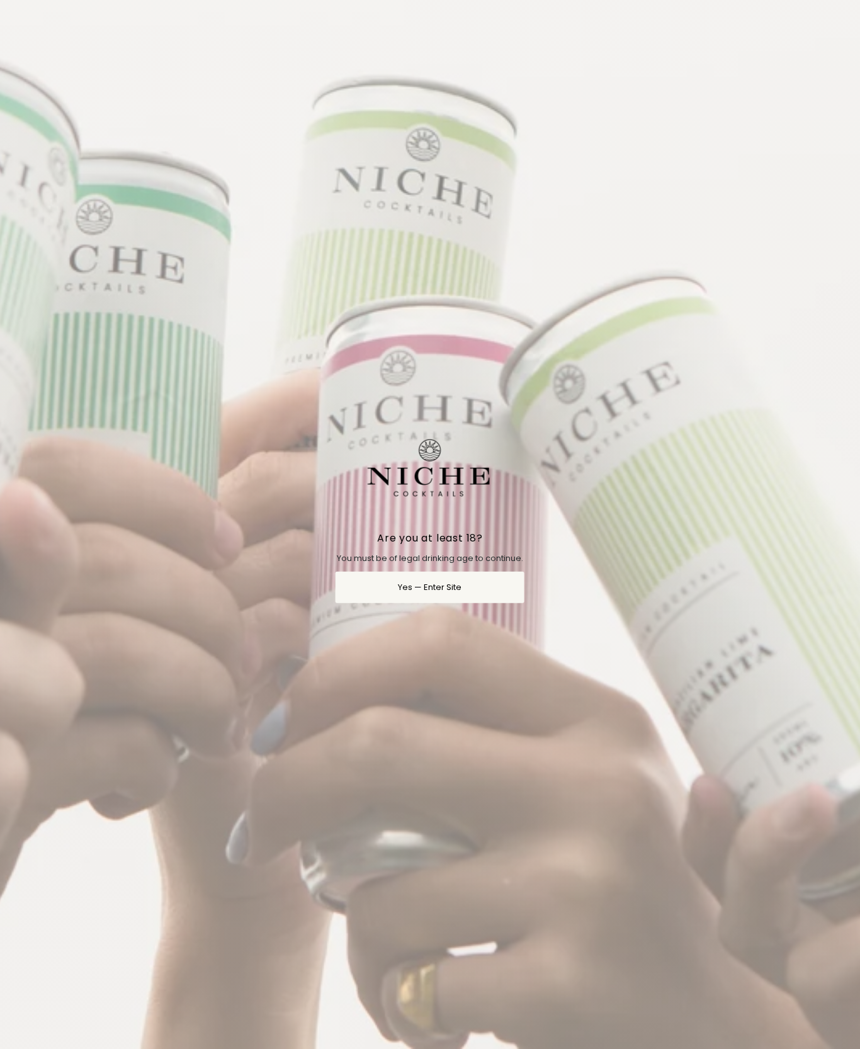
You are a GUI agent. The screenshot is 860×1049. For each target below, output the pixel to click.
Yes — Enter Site (429, 587)
